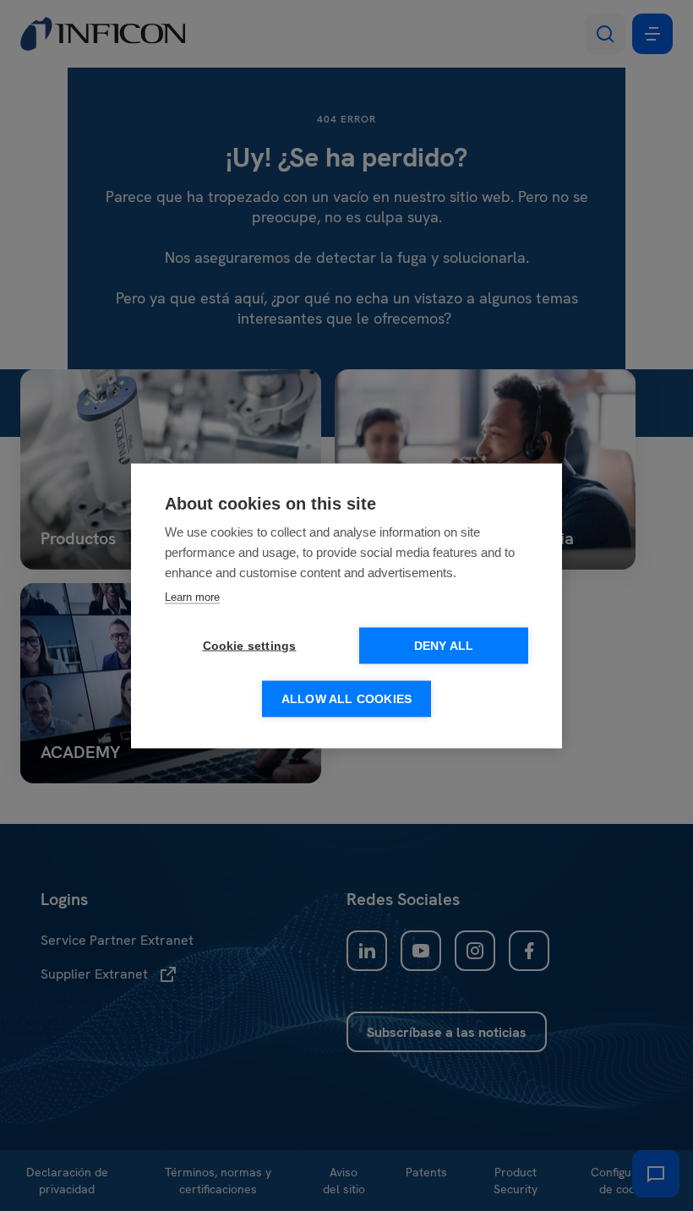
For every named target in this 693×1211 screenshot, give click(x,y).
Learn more (192, 596)
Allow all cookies (346, 698)
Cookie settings (250, 645)
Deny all (444, 645)
